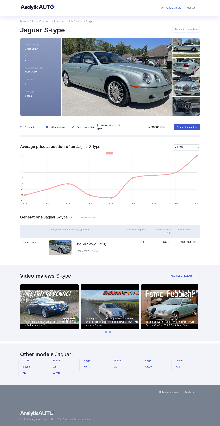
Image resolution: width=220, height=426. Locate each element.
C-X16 (26, 360)
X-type (56, 372)
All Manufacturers (40, 21)
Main (23, 21)
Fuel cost (191, 7)
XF (85, 366)
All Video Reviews (182, 276)
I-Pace (179, 360)
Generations (31, 127)
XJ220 (148, 366)
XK (24, 372)
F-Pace (118, 360)
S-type (26, 366)
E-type (87, 360)
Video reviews (58, 127)
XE (54, 366)
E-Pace (57, 360)
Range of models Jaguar (68, 21)
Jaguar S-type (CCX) (91, 244)
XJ (115, 366)
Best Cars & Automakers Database (71, 419)
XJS (178, 366)
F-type (148, 360)
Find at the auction (187, 127)
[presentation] (106, 332)
